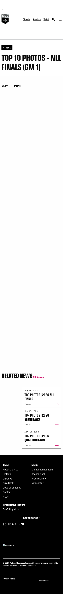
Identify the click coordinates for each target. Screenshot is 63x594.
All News (38, 377)
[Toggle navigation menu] (59, 19)
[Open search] (53, 19)
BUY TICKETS (35, 7)
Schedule (37, 19)
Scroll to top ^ (31, 517)
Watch (46, 19)
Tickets (26, 19)
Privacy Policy (9, 579)
